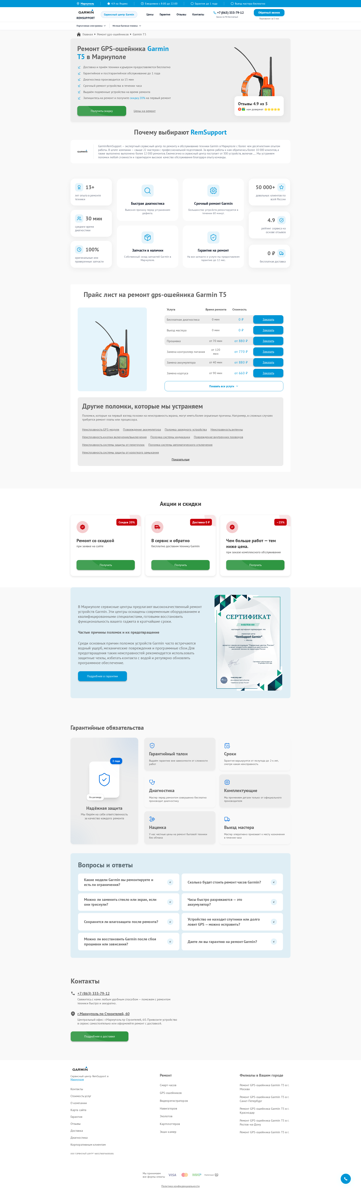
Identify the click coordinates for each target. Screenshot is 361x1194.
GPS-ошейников (171, 1093)
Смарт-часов (168, 1085)
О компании (79, 1103)
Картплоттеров (170, 1124)
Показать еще (181, 459)
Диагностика (79, 1137)
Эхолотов (166, 1116)
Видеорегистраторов (174, 1101)
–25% (280, 522)
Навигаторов (168, 1108)
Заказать (268, 319)
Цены (149, 14)
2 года (116, 761)
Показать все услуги (221, 386)
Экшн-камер (168, 1132)
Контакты (198, 14)
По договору (95, 797)
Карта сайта (78, 1110)
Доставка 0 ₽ (201, 522)
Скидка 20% (127, 522)
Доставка (77, 1130)
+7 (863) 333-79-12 (93, 993)
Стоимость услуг (81, 1096)
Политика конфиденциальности (180, 1186)
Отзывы (182, 14)
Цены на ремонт (144, 111)
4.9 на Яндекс (119, 3)
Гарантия (165, 14)
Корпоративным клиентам (88, 1144)
